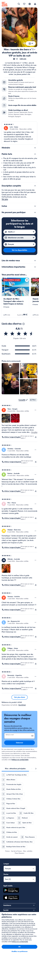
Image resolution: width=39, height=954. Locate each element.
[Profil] (35, 4)
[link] (15, 298)
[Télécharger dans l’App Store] (11, 898)
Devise (6, 874)
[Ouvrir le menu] (35, 410)
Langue (6, 864)
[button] (19, 59)
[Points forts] (35, 154)
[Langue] (29, 4)
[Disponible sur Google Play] (11, 890)
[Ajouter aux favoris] (27, 280)
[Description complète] (35, 186)
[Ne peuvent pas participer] (35, 212)
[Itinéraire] (35, 147)
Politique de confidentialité (20, 760)
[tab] (15, 768)
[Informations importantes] (35, 267)
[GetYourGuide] (4, 4)
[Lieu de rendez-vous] (35, 260)
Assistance (7, 905)
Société (5, 910)
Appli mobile (7, 886)
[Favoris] (24, 4)
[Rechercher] (18, 4)
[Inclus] (35, 206)
